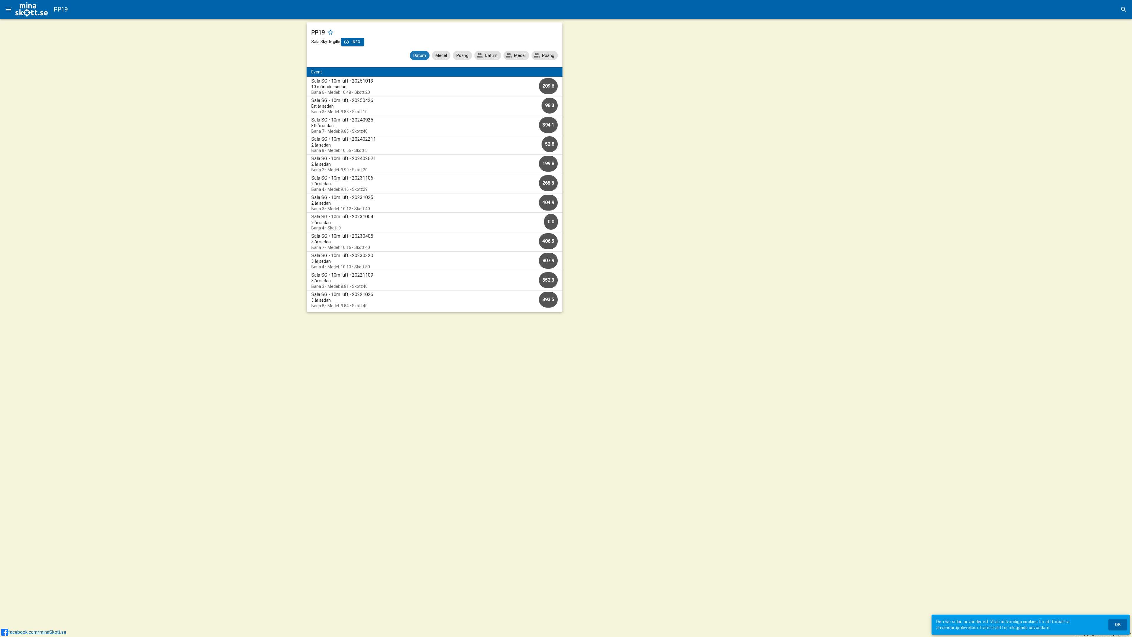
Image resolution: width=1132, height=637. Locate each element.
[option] (435, 86)
